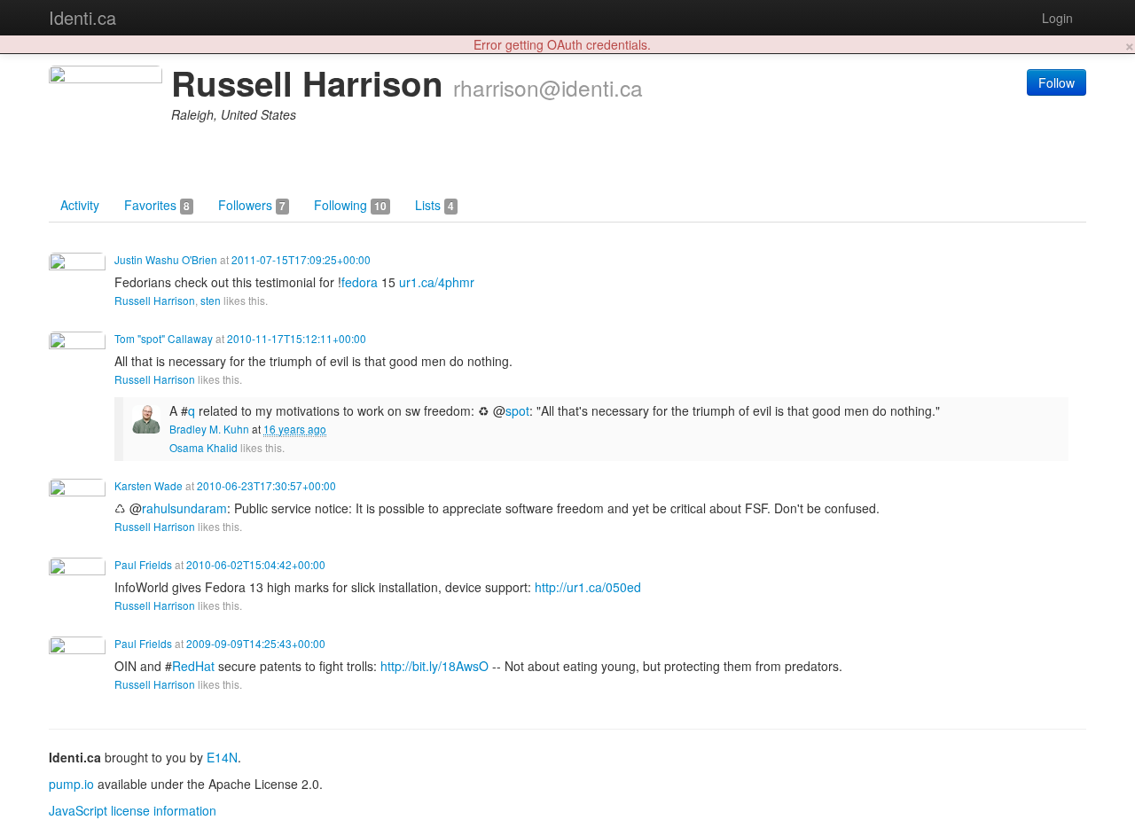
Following (350, 205)
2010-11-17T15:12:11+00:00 (296, 338)
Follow (1056, 82)
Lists (434, 205)
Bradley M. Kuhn (209, 428)
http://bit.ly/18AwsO (434, 666)
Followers (252, 205)
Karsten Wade (148, 485)
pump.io (71, 784)
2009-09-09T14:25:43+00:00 (255, 643)
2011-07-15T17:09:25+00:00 (301, 259)
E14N (222, 757)
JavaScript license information (132, 810)
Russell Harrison (154, 300)
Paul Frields (143, 564)
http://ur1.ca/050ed (588, 587)
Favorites (157, 205)
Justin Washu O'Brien (165, 259)
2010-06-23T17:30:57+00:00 (266, 485)
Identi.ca (82, 17)
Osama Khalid (203, 447)
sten (210, 300)
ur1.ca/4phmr (436, 282)
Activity (79, 205)
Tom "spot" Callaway (163, 338)
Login (1057, 18)
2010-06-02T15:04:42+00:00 (255, 564)
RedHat (193, 666)
